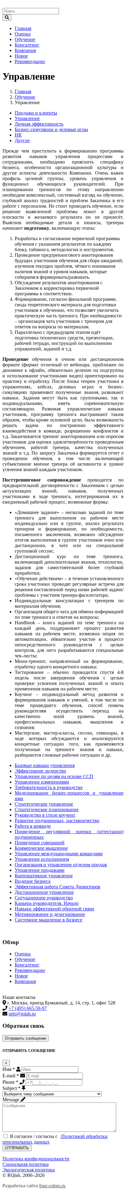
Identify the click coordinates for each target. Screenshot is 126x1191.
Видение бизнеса (32, 881)
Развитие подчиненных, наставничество (57, 820)
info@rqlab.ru (22, 1013)
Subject (11, 1088)
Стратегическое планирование (47, 809)
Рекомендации (30, 61)
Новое (21, 56)
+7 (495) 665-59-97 (28, 1008)
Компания (25, 50)
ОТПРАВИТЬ (17, 1148)
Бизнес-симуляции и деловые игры (51, 129)
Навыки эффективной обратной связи (54, 908)
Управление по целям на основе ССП (54, 776)
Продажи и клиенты (36, 112)
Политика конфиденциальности (35, 1158)
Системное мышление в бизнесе (48, 919)
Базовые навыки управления (45, 765)
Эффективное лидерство (40, 770)
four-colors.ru (52, 1185)
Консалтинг (27, 44)
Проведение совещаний (40, 842)
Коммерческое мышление (41, 848)
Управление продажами (40, 870)
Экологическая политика (28, 1169)
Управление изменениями (42, 782)
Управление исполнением (42, 859)
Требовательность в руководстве (49, 787)
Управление (27, 118)
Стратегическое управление (44, 804)
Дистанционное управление (44, 892)
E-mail (10, 1075)
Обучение (25, 39)
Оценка (23, 33)
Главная (23, 28)
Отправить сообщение (25, 1038)
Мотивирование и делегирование (50, 914)
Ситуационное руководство (44, 897)
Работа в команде (33, 826)
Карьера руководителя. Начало (47, 903)
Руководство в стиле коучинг (45, 815)
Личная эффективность (39, 124)
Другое (22, 140)
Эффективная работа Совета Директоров (57, 886)
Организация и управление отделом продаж (61, 864)
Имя (8, 1069)
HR (18, 135)
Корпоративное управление (44, 875)
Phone (10, 1082)
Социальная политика (25, 1164)
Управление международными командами (59, 853)
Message (10, 1099)
